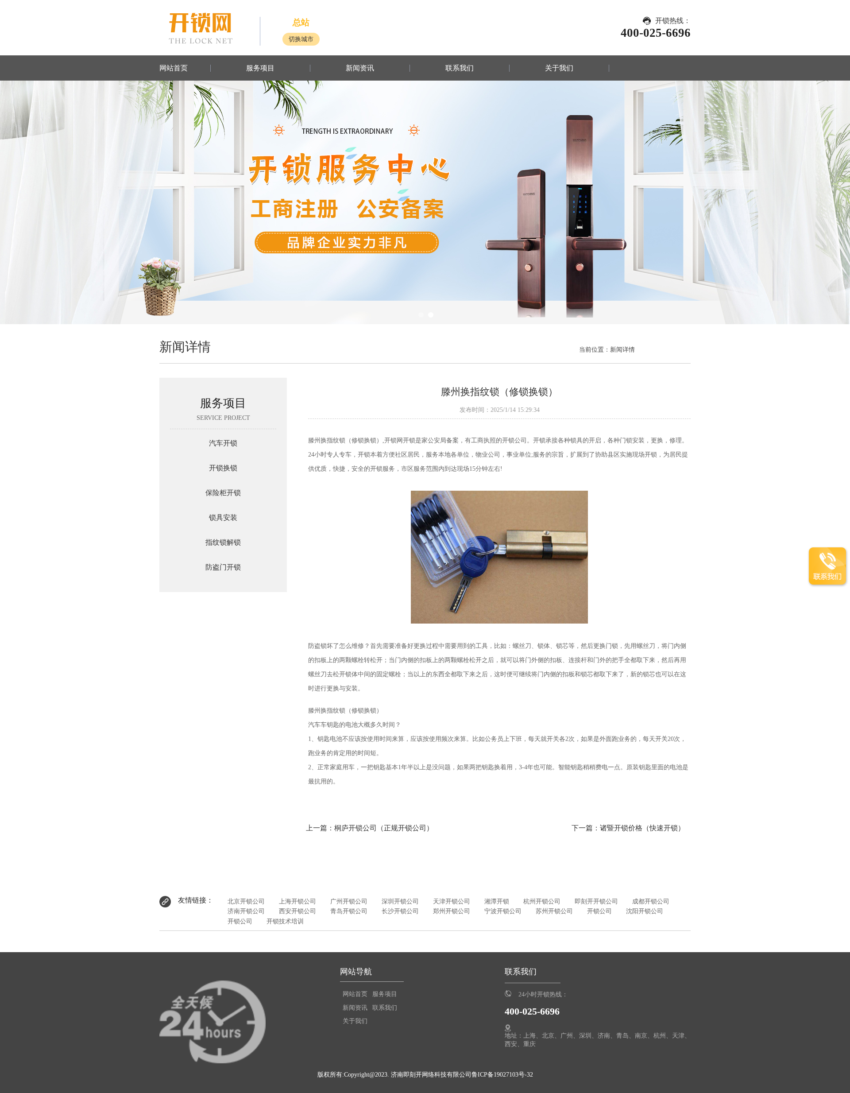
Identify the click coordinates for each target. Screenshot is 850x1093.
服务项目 (260, 68)
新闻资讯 (360, 68)
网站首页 (173, 68)
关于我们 (559, 68)
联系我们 (459, 68)
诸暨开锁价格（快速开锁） (642, 828)
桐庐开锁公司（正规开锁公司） (383, 828)
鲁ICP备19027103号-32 (502, 1074)
